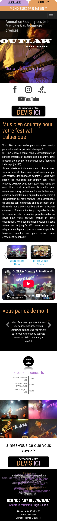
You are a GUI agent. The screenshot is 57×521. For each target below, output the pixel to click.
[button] (10, 332)
